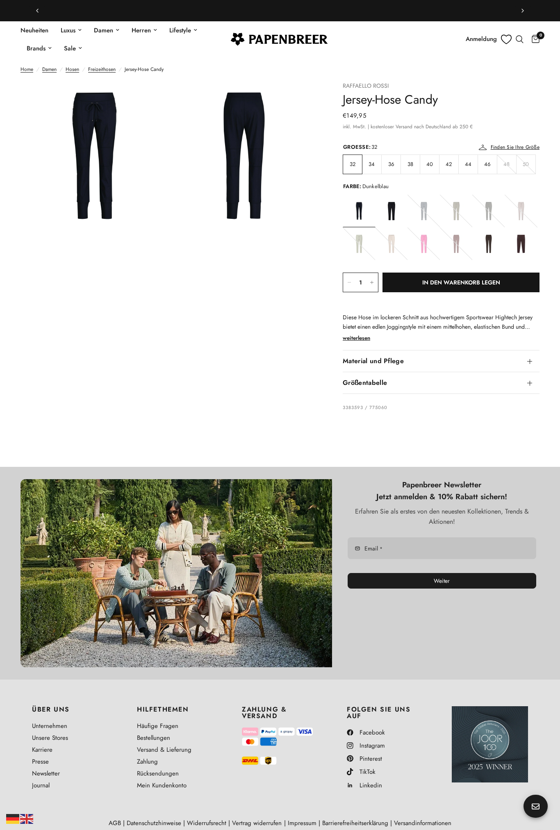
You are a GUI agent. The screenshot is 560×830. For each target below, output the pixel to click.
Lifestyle (180, 30)
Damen (103, 30)
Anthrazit (423, 211)
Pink (423, 243)
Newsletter (46, 773)
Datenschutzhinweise (154, 823)
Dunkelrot (456, 243)
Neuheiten (34, 30)
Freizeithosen (102, 69)
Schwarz (391, 211)
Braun (521, 211)
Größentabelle (365, 382)
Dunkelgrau (488, 243)
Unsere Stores (50, 737)
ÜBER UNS (51, 709)
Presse (40, 761)
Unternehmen (49, 725)
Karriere (42, 749)
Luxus (68, 30)
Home (26, 69)
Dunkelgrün (488, 211)
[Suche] (520, 39)
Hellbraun (391, 243)
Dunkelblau (359, 211)
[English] (27, 818)
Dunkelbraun (521, 243)
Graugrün (359, 243)
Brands (36, 48)
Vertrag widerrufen (257, 823)
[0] (534, 39)
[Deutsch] (13, 818)
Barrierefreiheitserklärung (355, 823)
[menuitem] (37, 30)
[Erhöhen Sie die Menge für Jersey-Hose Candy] (372, 282)
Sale (70, 48)
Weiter (442, 581)
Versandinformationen (422, 823)
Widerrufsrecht (206, 823)
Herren (141, 30)
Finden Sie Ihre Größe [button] (515, 147)
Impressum (302, 823)
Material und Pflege (373, 361)
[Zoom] (151, 99)
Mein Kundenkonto (162, 785)
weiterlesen (356, 338)
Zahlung (147, 761)
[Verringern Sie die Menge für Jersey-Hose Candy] (349, 282)
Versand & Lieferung (164, 749)
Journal (41, 785)
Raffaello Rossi (366, 86)
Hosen (72, 69)
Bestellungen (153, 737)
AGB (115, 823)
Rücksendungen (158, 773)
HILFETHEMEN (163, 709)
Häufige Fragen (157, 725)
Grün (456, 211)
